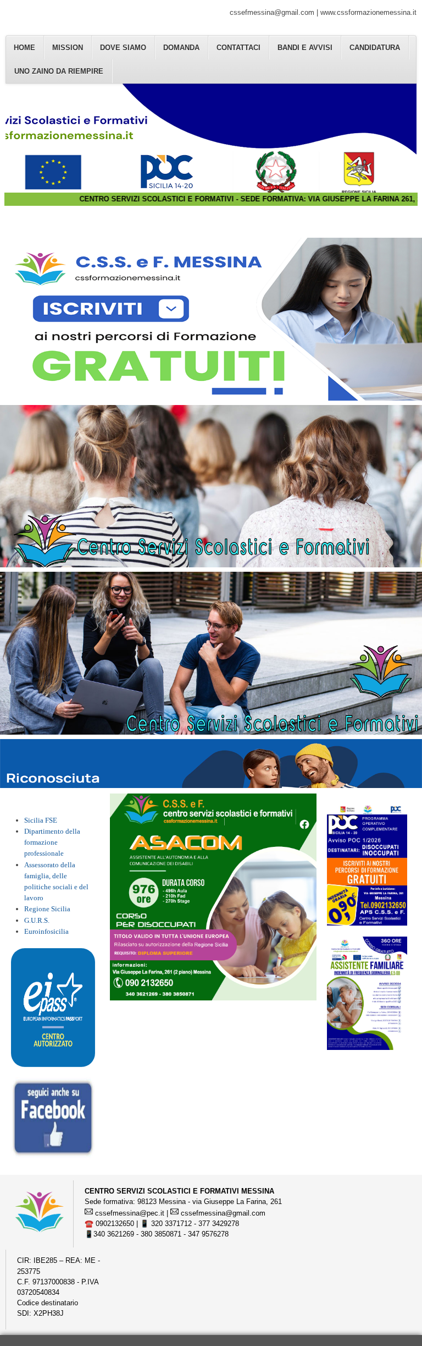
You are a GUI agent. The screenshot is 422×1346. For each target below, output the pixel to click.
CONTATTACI (238, 47)
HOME (24, 47)
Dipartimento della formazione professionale (52, 842)
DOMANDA (181, 47)
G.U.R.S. (36, 920)
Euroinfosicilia (46, 931)
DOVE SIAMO (123, 47)
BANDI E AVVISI (304, 47)
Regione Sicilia (47, 909)
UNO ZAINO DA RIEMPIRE (58, 71)
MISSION (67, 47)
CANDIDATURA (374, 47)
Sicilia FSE (40, 820)
